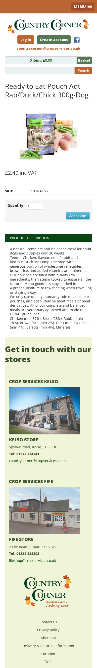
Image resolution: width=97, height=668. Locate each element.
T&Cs (48, 661)
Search (83, 70)
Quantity (15, 205)
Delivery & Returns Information (48, 645)
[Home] (48, 24)
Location (48, 653)
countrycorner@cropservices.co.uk (37, 460)
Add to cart (77, 215)
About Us (48, 637)
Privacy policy (48, 629)
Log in (25, 39)
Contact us (48, 622)
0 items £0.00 (60, 60)
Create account (54, 39)
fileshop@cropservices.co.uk (32, 560)
